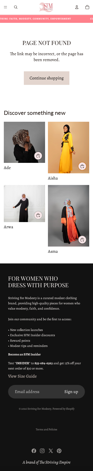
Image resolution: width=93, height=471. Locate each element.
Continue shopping (47, 78)
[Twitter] (51, 451)
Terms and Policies (46, 429)
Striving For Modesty (39, 409)
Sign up (71, 391)
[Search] (15, 7)
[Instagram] (42, 451)
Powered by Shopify (63, 409)
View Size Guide (22, 376)
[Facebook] (34, 451)
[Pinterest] (59, 451)
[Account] (77, 7)
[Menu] (5, 7)
